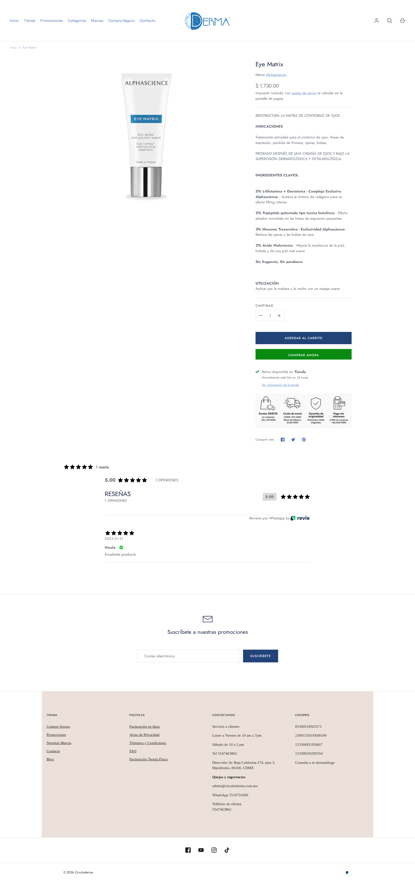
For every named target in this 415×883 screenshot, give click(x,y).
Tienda (29, 20)
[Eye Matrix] (153, 131)
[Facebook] (188, 850)
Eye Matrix (30, 47)
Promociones (51, 20)
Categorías (77, 20)
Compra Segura (121, 20)
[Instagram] (214, 850)
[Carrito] (402, 20)
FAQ (132, 751)
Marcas (97, 20)
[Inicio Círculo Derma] (207, 20)
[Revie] (300, 518)
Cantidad (264, 305)
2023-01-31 (114, 538)
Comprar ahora (303, 355)
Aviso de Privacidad (144, 735)
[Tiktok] (227, 850)
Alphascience (276, 74)
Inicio (14, 20)
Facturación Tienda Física (148, 759)
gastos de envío (304, 93)
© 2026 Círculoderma (78, 872)
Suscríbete (260, 656)
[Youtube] (201, 850)
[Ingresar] (376, 20)
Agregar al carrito (304, 338)
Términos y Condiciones (147, 743)
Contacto (147, 20)
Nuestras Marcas (59, 743)
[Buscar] (389, 20)
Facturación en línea (144, 726)
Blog (50, 759)
